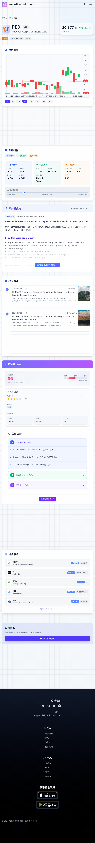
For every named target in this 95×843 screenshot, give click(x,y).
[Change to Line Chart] (12, 101)
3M (37, 101)
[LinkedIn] (54, 705)
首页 (3, 18)
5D (25, 101)
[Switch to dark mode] (85, 4)
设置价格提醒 (49, 638)
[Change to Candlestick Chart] (7, 101)
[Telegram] (59, 705)
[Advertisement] (47, 127)
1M (31, 101)
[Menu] (90, 4)
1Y (44, 101)
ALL (50, 101)
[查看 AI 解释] (83, 450)
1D (18, 101)
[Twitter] (43, 705)
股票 (10, 18)
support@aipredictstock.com (47, 715)
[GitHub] (48, 705)
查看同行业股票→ (47, 609)
